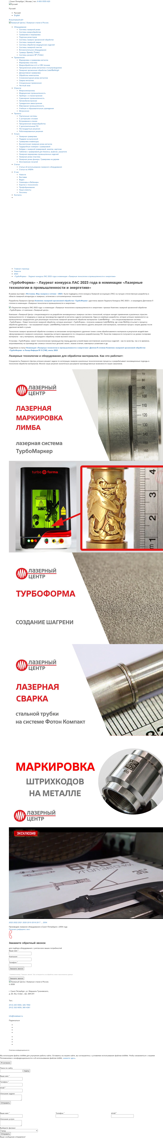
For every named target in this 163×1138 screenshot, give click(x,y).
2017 (38, 922)
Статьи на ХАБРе (26, 169)
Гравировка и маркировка (29, 34)
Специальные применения (30, 83)
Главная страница (21, 268)
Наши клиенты (25, 189)
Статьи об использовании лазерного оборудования (40, 167)
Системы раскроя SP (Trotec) (31, 55)
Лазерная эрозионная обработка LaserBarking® (39, 70)
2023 (16, 273)
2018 (34, 922)
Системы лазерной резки (29, 29)
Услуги (16, 133)
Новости (22, 174)
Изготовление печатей (28, 161)
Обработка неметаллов (29, 75)
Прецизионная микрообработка (32, 123)
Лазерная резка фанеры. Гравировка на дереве (39, 159)
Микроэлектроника (27, 90)
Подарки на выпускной (28, 139)
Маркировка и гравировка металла (33, 60)
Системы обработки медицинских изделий (37, 44)
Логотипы (23, 192)
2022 (15, 922)
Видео (21, 179)
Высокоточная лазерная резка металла (35, 144)
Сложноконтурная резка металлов (33, 77)
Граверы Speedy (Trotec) (29, 52)
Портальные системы (28, 116)
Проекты (17, 113)
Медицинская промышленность (32, 93)
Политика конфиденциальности (19, 1050)
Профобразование (27, 187)
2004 (45, 922)
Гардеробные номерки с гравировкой (34, 146)
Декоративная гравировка (30, 72)
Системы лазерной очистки (30, 47)
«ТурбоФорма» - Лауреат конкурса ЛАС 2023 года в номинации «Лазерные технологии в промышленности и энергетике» (65, 276)
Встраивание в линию (28, 121)
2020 (25, 922)
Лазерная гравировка (28, 136)
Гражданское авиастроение (30, 103)
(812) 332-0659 (15, 1007)
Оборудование (20, 27)
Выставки (23, 177)
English (17, 15)
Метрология (24, 111)
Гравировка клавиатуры (29, 141)
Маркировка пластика (28, 62)
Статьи (17, 164)
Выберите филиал (7, 1128)
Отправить (5, 1102)
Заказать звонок (16, 968)
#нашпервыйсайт (16, 19)
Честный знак (24, 85)
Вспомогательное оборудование (32, 49)
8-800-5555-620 (43, 1)
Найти (26, 1071)
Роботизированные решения (31, 131)
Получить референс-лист (19, 929)
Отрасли (17, 88)
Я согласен (5, 1062)
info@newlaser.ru (16, 1016)
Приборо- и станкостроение (30, 95)
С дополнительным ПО (28, 126)
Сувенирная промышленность (31, 98)
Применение (19, 57)
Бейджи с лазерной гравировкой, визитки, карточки (40, 149)
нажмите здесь (69, 1058)
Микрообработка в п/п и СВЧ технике (34, 65)
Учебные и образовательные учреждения (36, 108)
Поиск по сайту (6, 1068)
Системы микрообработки (30, 32)
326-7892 (26, 1005)
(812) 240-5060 (15, 1005)
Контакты (18, 195)
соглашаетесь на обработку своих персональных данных (54, 974)
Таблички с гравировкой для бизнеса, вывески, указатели (43, 151)
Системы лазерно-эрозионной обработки (36, 39)
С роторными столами (28, 118)
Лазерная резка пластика (29, 156)
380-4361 (26, 1007)
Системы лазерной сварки (30, 42)
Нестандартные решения (29, 128)
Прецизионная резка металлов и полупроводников (40, 67)
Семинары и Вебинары (29, 182)
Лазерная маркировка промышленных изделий (39, 154)
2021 (20, 922)
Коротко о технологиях (28, 184)
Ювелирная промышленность (31, 105)
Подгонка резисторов (28, 37)
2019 (29, 922)
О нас (16, 172)
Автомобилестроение (28, 100)
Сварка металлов (26, 80)
